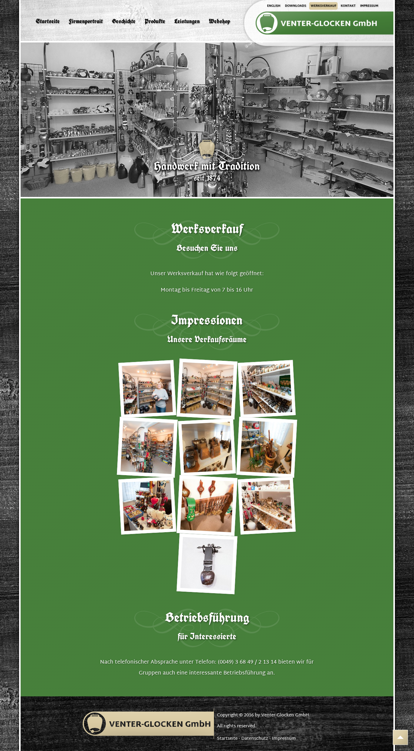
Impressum (284, 739)
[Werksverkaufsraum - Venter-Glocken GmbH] (147, 389)
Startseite (227, 739)
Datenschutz (254, 739)
